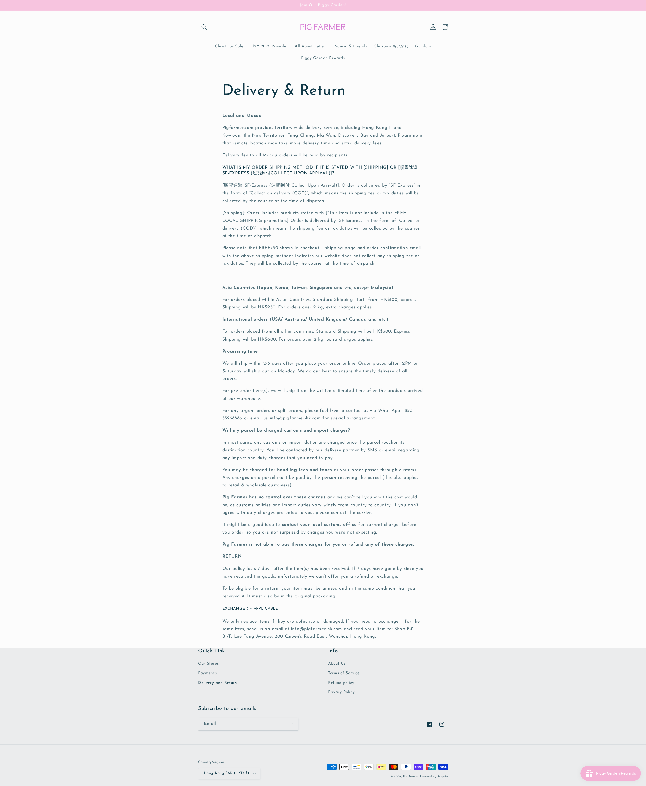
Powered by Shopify (434, 776)
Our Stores (208, 664)
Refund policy (341, 683)
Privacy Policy (341, 692)
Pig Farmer (411, 776)
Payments (207, 673)
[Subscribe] (292, 724)
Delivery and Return (217, 683)
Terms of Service (344, 673)
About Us (336, 664)
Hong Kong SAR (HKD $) (226, 773)
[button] (204, 27)
